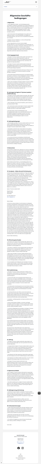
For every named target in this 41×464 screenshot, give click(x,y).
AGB (20, 454)
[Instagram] (23, 447)
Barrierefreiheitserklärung (20, 457)
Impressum (20, 455)
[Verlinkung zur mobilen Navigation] (36, 2)
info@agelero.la (20, 443)
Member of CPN (20, 459)
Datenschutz (20, 456)
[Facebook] (19, 447)
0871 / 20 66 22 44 (20, 442)
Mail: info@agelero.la (11, 196)
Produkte (5, 6)
